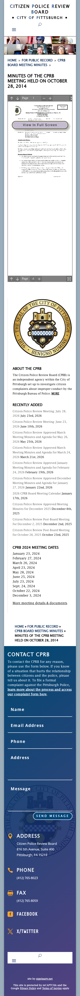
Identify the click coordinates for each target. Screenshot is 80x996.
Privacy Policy (28, 988)
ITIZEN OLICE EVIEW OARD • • (40, 12)
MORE (55, 393)
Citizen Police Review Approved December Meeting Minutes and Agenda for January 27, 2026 (42, 483)
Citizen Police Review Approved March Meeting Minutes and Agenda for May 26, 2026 (40, 437)
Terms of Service (52, 988)
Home (19, 626)
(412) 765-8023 (27, 878)
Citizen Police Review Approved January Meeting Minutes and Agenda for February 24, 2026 (41, 468)
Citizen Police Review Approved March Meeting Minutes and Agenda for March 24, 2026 (42, 453)
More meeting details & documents (40, 603)
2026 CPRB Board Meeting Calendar (37, 493)
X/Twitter (28, 931)
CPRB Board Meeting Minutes (39, 631)
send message (52, 816)
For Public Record (42, 626)
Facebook (27, 914)
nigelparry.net (44, 979)
